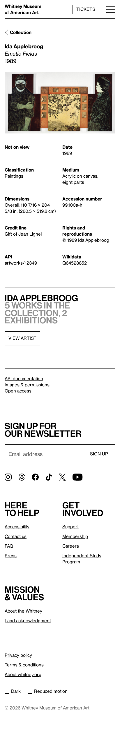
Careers (70, 545)
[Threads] (21, 477)
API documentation (24, 378)
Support (70, 526)
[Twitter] (62, 477)
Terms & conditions (24, 664)
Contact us (16, 536)
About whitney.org (23, 674)
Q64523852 (74, 262)
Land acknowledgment (28, 620)
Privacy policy (18, 655)
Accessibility (17, 526)
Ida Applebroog (24, 46)
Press (11, 555)
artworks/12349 (21, 262)
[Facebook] (35, 477)
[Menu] (111, 9)
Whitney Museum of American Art (23, 9)
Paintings (14, 176)
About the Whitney (23, 610)
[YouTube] (77, 477)
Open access (18, 390)
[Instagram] (8, 477)
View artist (22, 338)
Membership (75, 536)
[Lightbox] (60, 102)
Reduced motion (51, 691)
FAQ (9, 545)
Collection (20, 32)
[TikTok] (48, 477)
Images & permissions (27, 384)
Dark (16, 691)
